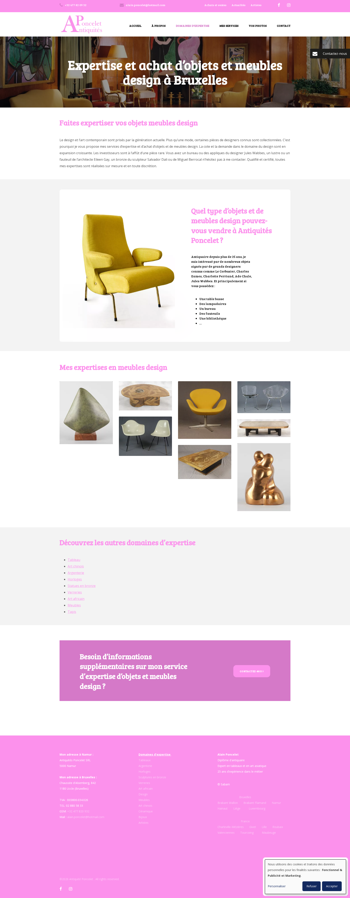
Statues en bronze (82, 586)
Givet (252, 827)
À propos (159, 26)
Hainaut (223, 808)
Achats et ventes (215, 5)
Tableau (74, 560)
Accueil (135, 26)
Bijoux (143, 817)
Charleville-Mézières (231, 827)
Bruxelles (245, 797)
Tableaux (144, 760)
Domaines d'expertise (192, 26)
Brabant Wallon (228, 803)
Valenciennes (226, 832)
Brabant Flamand (254, 803)
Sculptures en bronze (152, 777)
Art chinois (76, 566)
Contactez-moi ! (252, 671)
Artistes (256, 5)
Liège (237, 808)
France (245, 821)
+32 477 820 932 (78, 811)
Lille (264, 827)
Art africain (76, 599)
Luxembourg (257, 808)
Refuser (311, 886)
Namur (276, 803)
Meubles (74, 605)
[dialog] (305, 876)
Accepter (332, 886)
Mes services (229, 26)
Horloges (75, 579)
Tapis (72, 611)
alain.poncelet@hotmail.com (85, 817)
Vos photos (258, 26)
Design (143, 794)
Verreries (75, 592)
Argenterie (76, 573)
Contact (283, 26)
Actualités (238, 5)
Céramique (146, 811)
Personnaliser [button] (277, 886)
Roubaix (277, 827)
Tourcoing (247, 832)
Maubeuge (269, 832)
